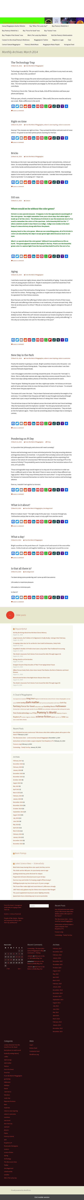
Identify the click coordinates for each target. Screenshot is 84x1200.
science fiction (43, 716)
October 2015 (17, 780)
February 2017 (17, 761)
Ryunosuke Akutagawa (11, 1146)
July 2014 (16, 818)
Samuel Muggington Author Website (13, 26)
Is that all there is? (21, 568)
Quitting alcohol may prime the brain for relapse (27, 874)
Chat (69, 40)
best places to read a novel (12, 1050)
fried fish (7, 1072)
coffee (6, 1057)
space (53, 717)
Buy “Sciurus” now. (50, 31)
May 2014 (16, 824)
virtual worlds (8, 1171)
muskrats (7, 1108)
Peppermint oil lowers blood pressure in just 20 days (29, 877)
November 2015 (18, 777)
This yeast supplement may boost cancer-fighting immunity (31, 893)
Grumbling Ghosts (49, 706)
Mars (5, 1104)
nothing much (63, 709)
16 (22, 957)
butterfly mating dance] (11, 1053)
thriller (63, 717)
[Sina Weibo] (29, 106)
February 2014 (17, 834)
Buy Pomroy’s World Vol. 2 (60, 26)
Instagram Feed (69, 45)
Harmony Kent (16, 709)
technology (7, 1159)
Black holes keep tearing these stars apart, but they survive (31, 867)
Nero (58, 709)
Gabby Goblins (38, 706)
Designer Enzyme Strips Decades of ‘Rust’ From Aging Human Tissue (34, 665)
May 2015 (16, 786)
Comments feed (34, 1051)
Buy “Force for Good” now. (31, 31)
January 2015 (17, 799)
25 (8, 963)
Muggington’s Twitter (41, 40)
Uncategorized (47, 508)
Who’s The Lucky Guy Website (37, 35)
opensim (6, 1127)
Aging (14, 271)
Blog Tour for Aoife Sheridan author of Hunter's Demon (47, 699)
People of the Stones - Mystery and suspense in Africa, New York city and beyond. (13, 920)
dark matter (32, 702)
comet (14, 703)
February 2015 (17, 796)
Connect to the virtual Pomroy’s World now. (16, 40)
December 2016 (18, 764)
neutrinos (7, 1117)
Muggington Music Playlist (51, 45)
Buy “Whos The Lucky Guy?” (39, 26)
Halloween (60, 706)
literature (7, 1095)
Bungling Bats (63, 699)
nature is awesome (64, 125)
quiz (5, 1139)
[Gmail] (38, 106)
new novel (7, 1120)
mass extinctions (47, 709)
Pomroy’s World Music (32, 45)
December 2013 (18, 840)
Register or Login (58, 40)
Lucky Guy (7, 1098)
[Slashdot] (54, 106)
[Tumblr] (58, 106)
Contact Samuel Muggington (11, 45)
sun (60, 717)
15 (19, 957)
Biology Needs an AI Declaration (22, 659)
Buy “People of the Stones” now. (12, 35)
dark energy (8, 1060)
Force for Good (28, 706)
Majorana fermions (9, 1101)
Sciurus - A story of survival (12, 914)
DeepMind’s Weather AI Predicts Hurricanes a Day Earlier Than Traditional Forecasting (39, 649)
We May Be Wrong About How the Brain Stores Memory (30, 633)
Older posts (17, 615)
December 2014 (18, 802)
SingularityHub (21, 628)
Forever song (17, 744)
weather (6, 1175)
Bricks (14, 153)
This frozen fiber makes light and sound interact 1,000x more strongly (34, 886)
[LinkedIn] (34, 106)
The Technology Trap (23, 62)
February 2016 (17, 767)
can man (68, 699)
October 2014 (17, 808)
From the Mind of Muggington (34, 66)
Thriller (6, 1165)
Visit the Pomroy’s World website (61, 35)
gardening (7, 1079)
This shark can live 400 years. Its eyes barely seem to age (30, 870)
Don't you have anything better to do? (47, 703)
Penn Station (17, 713)
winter (17, 719)
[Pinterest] (42, 106)
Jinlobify (30, 956)
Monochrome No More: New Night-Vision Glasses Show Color (31, 678)
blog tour (30, 698)
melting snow (54, 709)
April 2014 (16, 828)
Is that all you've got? (25, 709)
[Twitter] (17, 106)
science (27, 200)
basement (24, 699)
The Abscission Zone (10, 1162)
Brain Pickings (20, 853)
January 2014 (17, 837)
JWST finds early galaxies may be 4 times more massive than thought (34, 890)
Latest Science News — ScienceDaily (29, 863)
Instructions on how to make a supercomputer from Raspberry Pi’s (33, 741)
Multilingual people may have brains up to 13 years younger (31, 883)
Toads (67, 717)
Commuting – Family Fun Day (21, 747)
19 (11, 960)
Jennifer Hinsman (34, 709)
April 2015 (16, 789)
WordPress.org (34, 1054)
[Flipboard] (50, 106)
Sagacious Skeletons (31, 717)
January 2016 (17, 770)
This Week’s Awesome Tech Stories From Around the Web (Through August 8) (36, 683)
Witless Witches (23, 719)
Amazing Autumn (17, 699)
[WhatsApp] (46, 106)
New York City (8, 1124)
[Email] (21, 106)
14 (16, 957)
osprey (68, 709)
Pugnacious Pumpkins (62, 713)
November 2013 (18, 844)
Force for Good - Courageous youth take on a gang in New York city (13, 907)
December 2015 (18, 773)
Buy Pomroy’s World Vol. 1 (10, 31)
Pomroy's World (46, 712)
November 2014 (18, 805)
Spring (6, 1155)
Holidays (6, 1085)
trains (14, 719)
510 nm (15, 197)
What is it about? (20, 505)
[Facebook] (13, 106)
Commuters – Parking (33, 953)
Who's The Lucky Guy (10, 1178)
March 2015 (16, 793)
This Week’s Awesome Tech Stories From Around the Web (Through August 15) (37, 654)
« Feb (8, 969)
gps (42, 706)
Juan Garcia (7, 1092)
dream (58, 703)
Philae (30, 713)
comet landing (20, 703)
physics (6, 1130)
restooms (24, 717)
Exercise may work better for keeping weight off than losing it (32, 880)
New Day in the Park (22, 355)
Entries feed (33, 1048)
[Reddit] (25, 106)
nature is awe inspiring (51, 125)
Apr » (19, 969)
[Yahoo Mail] (62, 106)
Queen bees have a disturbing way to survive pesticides (30, 896)
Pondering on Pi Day (22, 438)
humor (6, 1088)
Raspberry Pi (17, 717)
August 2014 (17, 815)
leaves (40, 709)
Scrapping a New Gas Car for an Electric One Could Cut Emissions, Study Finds (37, 643)
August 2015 (17, 783)
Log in (31, 1045)
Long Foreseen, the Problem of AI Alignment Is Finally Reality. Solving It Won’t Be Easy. (39, 638)
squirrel (57, 717)
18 (8, 960)
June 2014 (16, 821)
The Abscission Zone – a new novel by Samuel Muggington (31, 738)
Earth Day (63, 703)
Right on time (19, 121)
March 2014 (16, 831)
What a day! (18, 536)
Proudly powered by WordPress (21, 1190)
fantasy (17, 706)
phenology (25, 713)
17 (5, 960)
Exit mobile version (42, 1197)
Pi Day (49, 442)
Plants (6, 1133)
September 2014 (18, 812)
